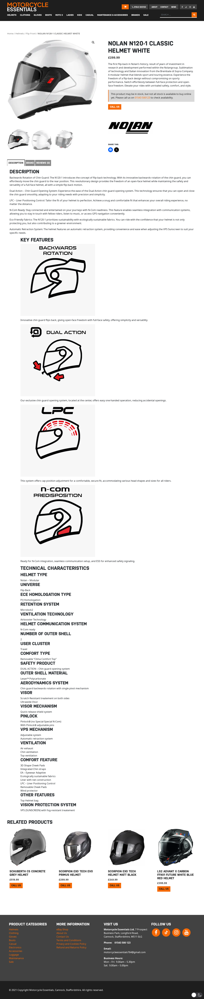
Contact (164, 7)
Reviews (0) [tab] (43, 162)
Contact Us (62, 936)
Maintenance (16, 958)
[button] (93, 42)
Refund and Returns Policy (71, 947)
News (173, 7)
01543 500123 (139, 7)
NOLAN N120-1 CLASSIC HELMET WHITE (59, 33)
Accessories (15, 951)
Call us (114, 106)
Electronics (15, 947)
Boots (12, 940)
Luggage (14, 954)
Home (10, 33)
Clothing (14, 933)
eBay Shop (62, 929)
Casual (12, 943)
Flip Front (31, 33)
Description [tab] (16, 162)
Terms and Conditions (68, 940)
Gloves (13, 936)
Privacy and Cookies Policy (71, 943)
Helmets (19, 33)
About (154, 7)
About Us (61, 933)
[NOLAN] (130, 127)
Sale (11, 961)
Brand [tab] (30, 162)
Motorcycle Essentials (28, 6)
